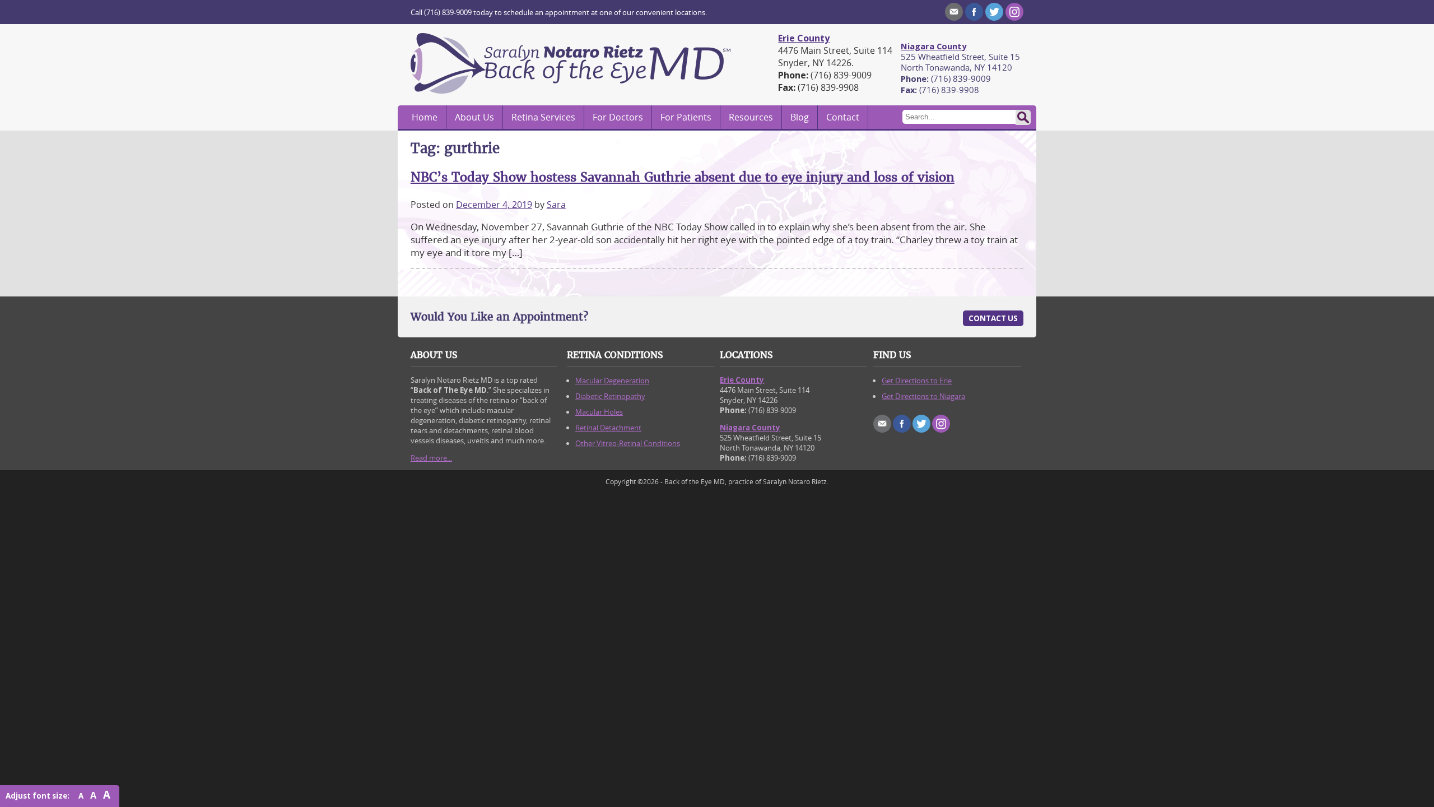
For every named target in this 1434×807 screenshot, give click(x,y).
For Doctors (618, 117)
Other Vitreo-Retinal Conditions (627, 443)
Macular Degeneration (612, 380)
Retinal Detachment (608, 428)
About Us (474, 117)
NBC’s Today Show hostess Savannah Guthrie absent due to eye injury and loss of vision (683, 177)
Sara (556, 204)
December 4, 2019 (494, 204)
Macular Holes (599, 412)
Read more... (431, 458)
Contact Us (993, 318)
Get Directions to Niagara (923, 396)
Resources (751, 117)
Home (424, 117)
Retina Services (543, 117)
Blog (799, 117)
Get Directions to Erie (917, 380)
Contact (842, 117)
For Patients (685, 117)
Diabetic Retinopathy (610, 396)
